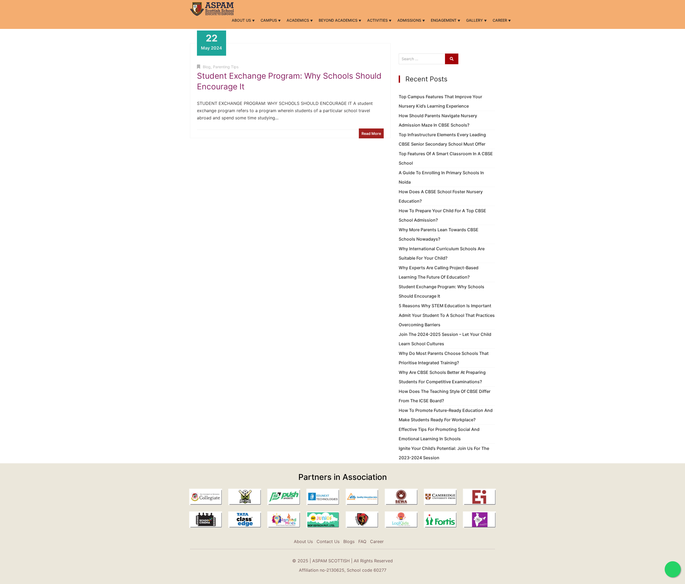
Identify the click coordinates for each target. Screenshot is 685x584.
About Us (242, 20)
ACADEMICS (298, 20)
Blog (207, 67)
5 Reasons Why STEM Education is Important (445, 305)
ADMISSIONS (409, 20)
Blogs (349, 541)
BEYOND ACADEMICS (339, 20)
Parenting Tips (225, 67)
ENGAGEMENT (444, 20)
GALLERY (475, 20)
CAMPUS (269, 20)
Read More (371, 133)
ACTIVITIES (378, 20)
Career (500, 20)
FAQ (362, 541)
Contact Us (328, 541)
